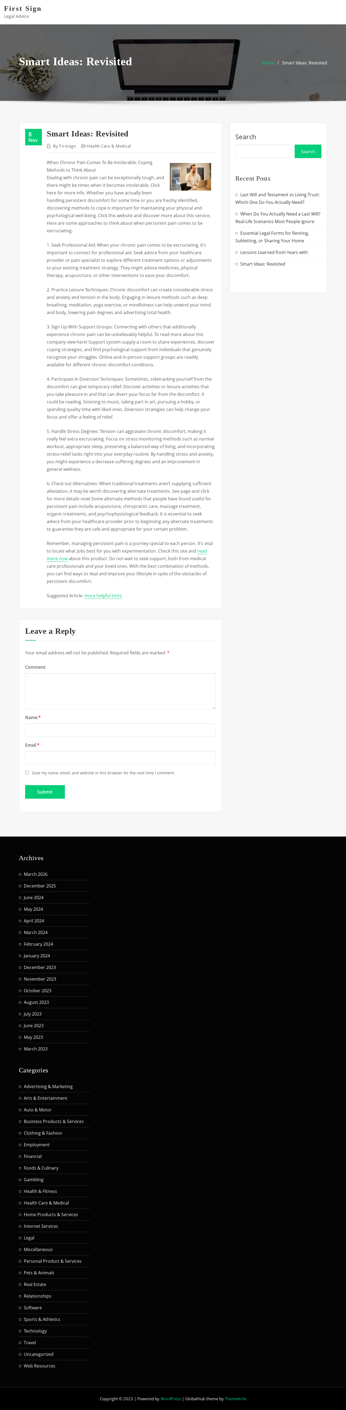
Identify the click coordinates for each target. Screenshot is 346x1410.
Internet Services (41, 1226)
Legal (29, 1238)
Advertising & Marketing (48, 1086)
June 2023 (34, 1026)
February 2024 (38, 944)
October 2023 (37, 991)
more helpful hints (103, 596)
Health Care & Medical (109, 146)
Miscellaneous (38, 1249)
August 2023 (36, 1002)
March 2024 (36, 932)
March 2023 (36, 1049)
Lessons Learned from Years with (274, 252)
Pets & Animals (39, 1273)
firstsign (64, 146)
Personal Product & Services (53, 1261)
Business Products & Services (54, 1121)
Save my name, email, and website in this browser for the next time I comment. (103, 772)
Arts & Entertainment (45, 1098)
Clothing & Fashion (43, 1133)
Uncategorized (39, 1354)
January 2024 (37, 956)
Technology (35, 1331)
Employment (37, 1145)
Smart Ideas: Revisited (304, 63)
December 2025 (40, 886)
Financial (33, 1156)
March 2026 (36, 874)
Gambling (34, 1180)
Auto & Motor (38, 1110)
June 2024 (34, 897)
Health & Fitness (40, 1191)
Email (32, 745)
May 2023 (33, 1037)
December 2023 (40, 967)
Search (246, 136)
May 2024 (33, 909)
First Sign (23, 8)
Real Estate (35, 1284)
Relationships (37, 1296)
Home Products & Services (51, 1215)
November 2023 (40, 979)
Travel (30, 1343)
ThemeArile (235, 1398)
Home (268, 63)
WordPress (171, 1398)
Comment (35, 667)
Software (33, 1308)
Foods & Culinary (41, 1168)
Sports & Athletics (42, 1319)
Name (33, 717)
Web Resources (39, 1366)
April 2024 (34, 921)
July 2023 (33, 1014)
